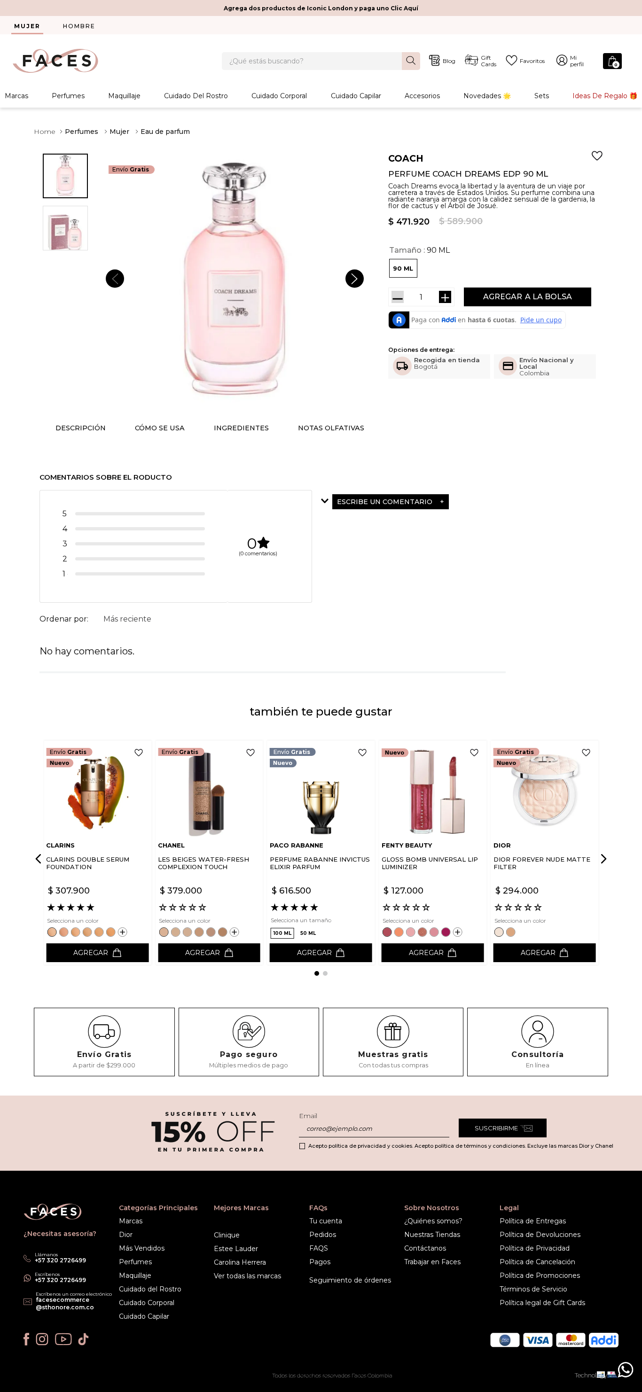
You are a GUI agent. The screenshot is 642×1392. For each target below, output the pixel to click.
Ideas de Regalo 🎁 (604, 96)
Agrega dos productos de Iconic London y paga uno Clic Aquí (321, 8)
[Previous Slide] (40, 859)
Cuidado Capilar (356, 96)
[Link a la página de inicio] (44, 131)
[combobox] (321, 61)
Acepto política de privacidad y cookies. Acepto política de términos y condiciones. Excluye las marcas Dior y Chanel (460, 1146)
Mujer (119, 131)
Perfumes (68, 96)
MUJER (27, 26)
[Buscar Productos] (411, 60)
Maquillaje (124, 96)
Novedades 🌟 (487, 96)
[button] (403, 268)
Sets (541, 96)
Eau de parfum (165, 131)
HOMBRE (79, 26)
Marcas (16, 96)
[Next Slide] (602, 859)
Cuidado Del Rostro (196, 96)
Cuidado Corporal (279, 96)
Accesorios (422, 96)
